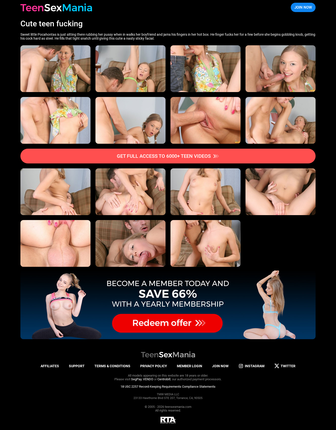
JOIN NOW (303, 7)
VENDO (148, 379)
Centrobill (163, 379)
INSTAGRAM (254, 366)
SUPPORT (77, 366)
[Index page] (56, 7)
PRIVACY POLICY (153, 366)
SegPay (136, 379)
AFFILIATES (50, 366)
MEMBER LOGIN (189, 366)
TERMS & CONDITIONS (112, 366)
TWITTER (288, 366)
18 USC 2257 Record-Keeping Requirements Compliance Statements (168, 386)
